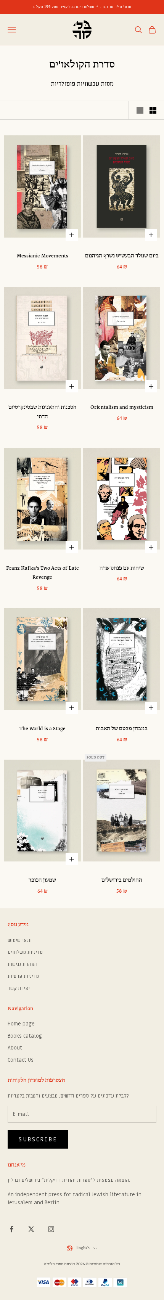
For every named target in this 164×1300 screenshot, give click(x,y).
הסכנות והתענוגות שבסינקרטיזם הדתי (42, 412)
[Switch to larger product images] (140, 110)
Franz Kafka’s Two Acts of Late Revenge (42, 573)
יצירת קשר (19, 988)
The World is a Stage (42, 729)
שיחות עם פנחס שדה (122, 568)
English (83, 1248)
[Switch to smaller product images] (153, 110)
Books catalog (25, 1036)
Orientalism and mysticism (121, 407)
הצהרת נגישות (22, 964)
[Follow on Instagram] (51, 1229)
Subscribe (38, 1139)
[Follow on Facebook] (11, 1229)
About (15, 1047)
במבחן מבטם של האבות (122, 729)
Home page (21, 1023)
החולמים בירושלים (121, 880)
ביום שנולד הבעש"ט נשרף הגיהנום (122, 256)
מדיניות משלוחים (25, 952)
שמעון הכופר (42, 880)
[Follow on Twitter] (31, 1229)
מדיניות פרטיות (23, 976)
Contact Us (21, 1060)
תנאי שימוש (20, 940)
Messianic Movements (42, 256)
